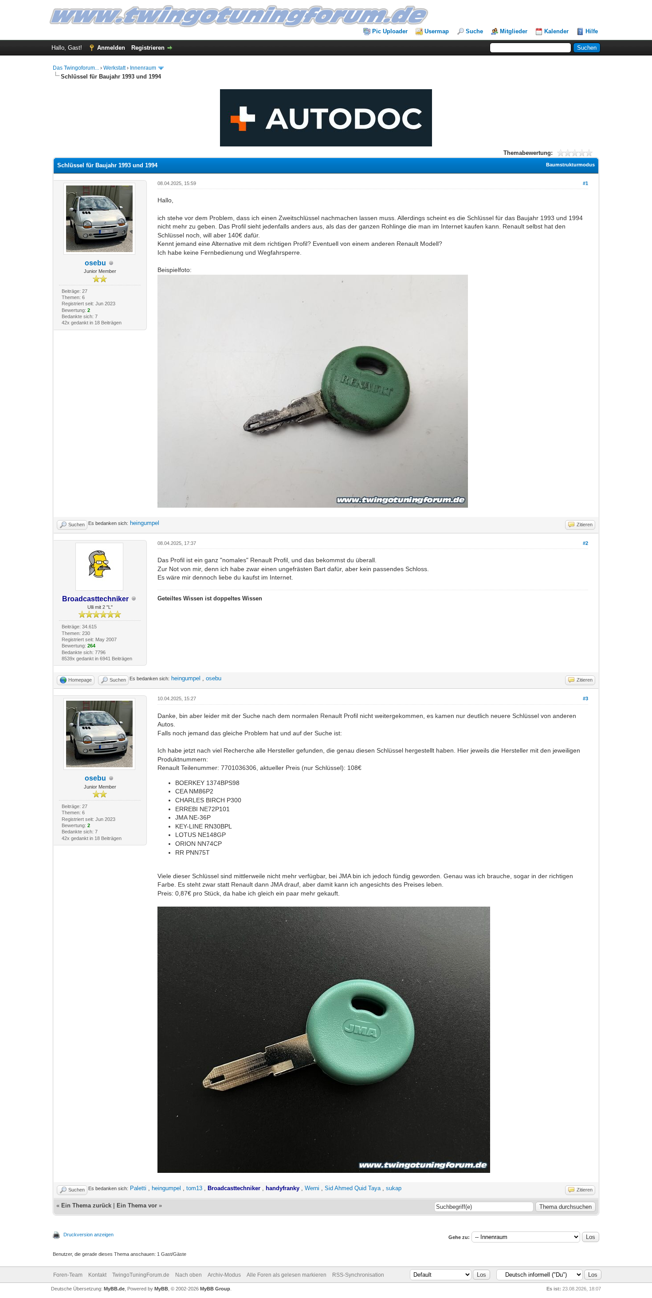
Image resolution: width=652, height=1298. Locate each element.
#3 (585, 698)
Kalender (556, 31)
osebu (95, 263)
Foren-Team (67, 1275)
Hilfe (591, 31)
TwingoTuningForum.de (140, 1275)
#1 (585, 183)
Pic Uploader (390, 31)
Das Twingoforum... (76, 68)
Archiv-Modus (224, 1275)
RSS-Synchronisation (358, 1275)
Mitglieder (513, 31)
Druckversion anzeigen (88, 1234)
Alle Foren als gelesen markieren (286, 1275)
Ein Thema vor (137, 1205)
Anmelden (111, 47)
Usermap (436, 31)
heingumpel (144, 523)
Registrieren (148, 47)
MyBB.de (114, 1288)
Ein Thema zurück (86, 1205)
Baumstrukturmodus (570, 164)
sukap (393, 1188)
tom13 (194, 1188)
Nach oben (188, 1275)
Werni (312, 1188)
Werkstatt (114, 68)
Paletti (138, 1188)
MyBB (161, 1288)
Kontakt (97, 1275)
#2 (585, 543)
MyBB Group (215, 1288)
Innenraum (143, 68)
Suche (474, 31)
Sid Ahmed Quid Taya (353, 1188)
